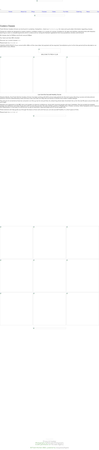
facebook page (53, 29)
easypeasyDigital (62, 448)
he (18, 40)
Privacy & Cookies (49, 441)
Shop (33, 11)
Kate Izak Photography (55, 443)
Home (10, 11)
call (16, 43)
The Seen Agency (57, 444)
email (11, 43)
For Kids (65, 11)
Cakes (54, 11)
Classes (44, 11)
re (20, 40)
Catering (79, 11)
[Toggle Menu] (0, 9)
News (88, 11)
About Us (23, 11)
